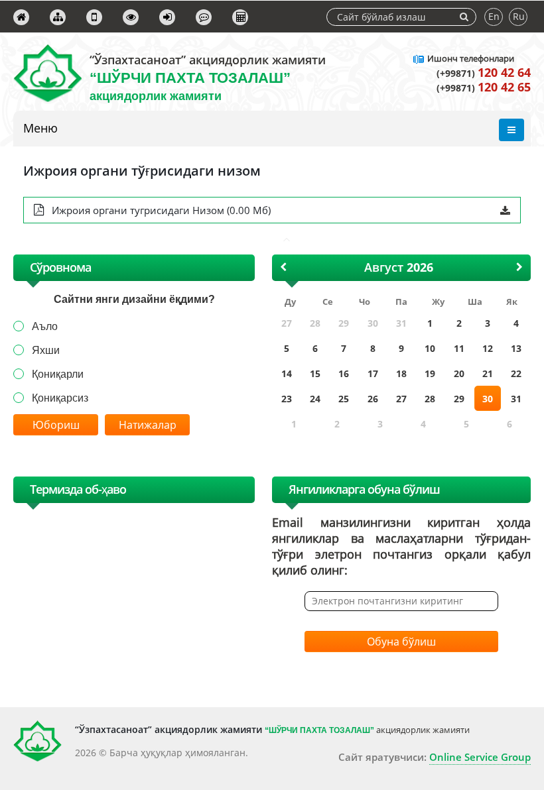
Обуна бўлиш (401, 641)
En (494, 16)
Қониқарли (58, 374)
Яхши (46, 350)
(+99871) (484, 73)
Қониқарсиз (60, 398)
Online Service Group (480, 756)
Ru (519, 16)
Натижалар (147, 425)
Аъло (45, 326)
